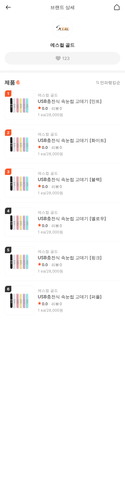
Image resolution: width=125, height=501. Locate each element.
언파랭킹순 (110, 82)
